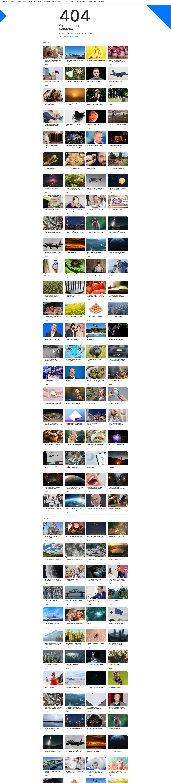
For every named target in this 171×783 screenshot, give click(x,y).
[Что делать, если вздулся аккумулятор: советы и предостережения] (53, 355)
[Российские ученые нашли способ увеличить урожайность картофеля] (53, 291)
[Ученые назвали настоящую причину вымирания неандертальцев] (53, 162)
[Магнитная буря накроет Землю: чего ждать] (75, 98)
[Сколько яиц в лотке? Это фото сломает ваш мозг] (96, 312)
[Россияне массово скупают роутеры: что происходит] (118, 767)
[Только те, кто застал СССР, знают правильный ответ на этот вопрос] (53, 724)
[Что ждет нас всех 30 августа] (53, 184)
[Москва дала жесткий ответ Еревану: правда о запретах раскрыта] (53, 77)
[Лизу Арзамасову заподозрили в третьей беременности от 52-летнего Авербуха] (75, 333)
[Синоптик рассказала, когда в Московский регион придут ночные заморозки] (75, 141)
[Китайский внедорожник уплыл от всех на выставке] (96, 547)
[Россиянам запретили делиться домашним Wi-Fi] (75, 291)
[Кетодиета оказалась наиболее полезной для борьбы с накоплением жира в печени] (53, 312)
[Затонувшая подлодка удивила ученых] (118, 660)
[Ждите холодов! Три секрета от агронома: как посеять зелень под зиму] (75, 184)
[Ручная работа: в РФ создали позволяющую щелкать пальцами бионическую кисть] (53, 568)
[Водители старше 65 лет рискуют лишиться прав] (118, 568)
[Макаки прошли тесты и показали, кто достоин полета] (96, 226)
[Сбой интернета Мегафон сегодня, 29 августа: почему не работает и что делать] (96, 568)
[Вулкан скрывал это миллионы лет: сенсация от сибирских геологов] (53, 767)
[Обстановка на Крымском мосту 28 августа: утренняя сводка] (75, 724)
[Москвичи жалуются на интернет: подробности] (118, 504)
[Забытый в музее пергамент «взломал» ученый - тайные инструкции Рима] (75, 547)
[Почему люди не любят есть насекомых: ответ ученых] (75, 269)
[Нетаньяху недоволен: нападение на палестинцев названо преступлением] (96, 504)
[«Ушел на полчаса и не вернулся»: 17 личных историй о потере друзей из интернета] (96, 269)
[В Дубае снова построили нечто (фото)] (96, 419)
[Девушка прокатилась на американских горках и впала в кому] (96, 611)
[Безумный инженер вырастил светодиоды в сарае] (118, 440)
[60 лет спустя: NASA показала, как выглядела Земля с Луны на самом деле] (53, 703)
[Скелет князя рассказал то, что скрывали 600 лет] (53, 660)
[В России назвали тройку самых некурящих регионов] (118, 632)
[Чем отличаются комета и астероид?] (118, 461)
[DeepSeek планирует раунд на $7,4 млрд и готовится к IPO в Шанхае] (53, 611)
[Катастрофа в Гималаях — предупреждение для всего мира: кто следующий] (96, 681)
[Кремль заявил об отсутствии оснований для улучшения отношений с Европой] (53, 333)
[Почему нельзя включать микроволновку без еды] (118, 141)
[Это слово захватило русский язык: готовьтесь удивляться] (118, 291)
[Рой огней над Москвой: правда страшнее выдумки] (96, 660)
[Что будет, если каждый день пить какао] (75, 660)
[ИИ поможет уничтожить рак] (75, 611)
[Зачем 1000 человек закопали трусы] (75, 77)
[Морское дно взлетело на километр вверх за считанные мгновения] (53, 681)
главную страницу (73, 36)
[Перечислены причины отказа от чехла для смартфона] (75, 205)
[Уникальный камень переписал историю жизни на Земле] (118, 681)
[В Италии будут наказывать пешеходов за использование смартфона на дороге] (75, 590)
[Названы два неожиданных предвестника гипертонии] (53, 120)
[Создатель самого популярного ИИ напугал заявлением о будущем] (75, 397)
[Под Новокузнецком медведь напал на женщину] (53, 98)
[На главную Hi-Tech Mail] (6, 1)
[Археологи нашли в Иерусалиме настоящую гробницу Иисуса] (75, 162)
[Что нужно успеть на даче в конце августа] (96, 397)
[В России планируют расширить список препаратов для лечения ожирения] (118, 525)
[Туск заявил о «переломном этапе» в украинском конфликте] (96, 141)
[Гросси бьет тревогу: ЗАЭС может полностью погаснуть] (75, 376)
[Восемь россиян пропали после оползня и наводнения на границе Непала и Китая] (118, 312)
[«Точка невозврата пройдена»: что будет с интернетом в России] (75, 226)
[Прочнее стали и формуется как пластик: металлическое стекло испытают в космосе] (53, 226)
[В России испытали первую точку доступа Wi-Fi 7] (53, 269)
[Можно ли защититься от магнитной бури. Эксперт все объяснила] (118, 419)
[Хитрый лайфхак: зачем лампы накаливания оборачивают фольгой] (96, 184)
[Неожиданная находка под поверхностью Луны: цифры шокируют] (75, 681)
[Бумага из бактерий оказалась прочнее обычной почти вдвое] (75, 419)
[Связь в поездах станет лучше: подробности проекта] (53, 632)
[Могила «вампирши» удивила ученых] (118, 98)
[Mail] (2, 1)
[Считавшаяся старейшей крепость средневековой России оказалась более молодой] (118, 162)
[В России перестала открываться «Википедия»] (96, 461)
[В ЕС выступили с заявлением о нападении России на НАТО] (118, 745)
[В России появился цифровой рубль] (53, 461)
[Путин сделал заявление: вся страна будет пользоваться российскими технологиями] (96, 703)
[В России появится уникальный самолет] (118, 547)
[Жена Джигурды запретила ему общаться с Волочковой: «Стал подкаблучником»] (75, 745)
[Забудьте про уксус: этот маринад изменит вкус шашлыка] (118, 376)
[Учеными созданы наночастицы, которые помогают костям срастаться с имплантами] (96, 483)
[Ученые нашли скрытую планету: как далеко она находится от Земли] (75, 483)
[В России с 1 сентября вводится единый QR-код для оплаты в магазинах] (118, 355)
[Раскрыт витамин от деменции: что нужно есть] (96, 162)
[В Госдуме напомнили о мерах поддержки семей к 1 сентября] (53, 590)
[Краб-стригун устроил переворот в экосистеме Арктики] (53, 419)
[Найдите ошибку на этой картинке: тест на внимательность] (118, 397)
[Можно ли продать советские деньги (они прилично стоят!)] (118, 205)
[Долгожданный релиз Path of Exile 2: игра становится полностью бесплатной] (53, 483)
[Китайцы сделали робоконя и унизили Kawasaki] (53, 376)
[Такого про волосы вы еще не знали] (75, 120)
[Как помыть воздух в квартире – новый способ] (75, 355)
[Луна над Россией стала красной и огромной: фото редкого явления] (118, 184)
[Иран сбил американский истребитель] (118, 269)
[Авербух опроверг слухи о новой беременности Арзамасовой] (53, 525)
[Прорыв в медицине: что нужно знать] (96, 767)
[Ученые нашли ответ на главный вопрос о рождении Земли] (118, 248)
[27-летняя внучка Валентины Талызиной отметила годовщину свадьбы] (75, 440)
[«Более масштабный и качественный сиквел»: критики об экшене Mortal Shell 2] (118, 483)
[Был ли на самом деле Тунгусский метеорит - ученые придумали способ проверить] (118, 226)
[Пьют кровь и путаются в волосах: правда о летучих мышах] (118, 333)
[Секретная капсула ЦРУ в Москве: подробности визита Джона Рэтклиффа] (118, 77)
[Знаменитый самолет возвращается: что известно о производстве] (118, 724)
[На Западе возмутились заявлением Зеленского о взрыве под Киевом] (96, 77)
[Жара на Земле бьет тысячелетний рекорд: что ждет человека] (75, 248)
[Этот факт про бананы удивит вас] (96, 56)
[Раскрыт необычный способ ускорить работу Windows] (75, 461)
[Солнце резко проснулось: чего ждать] (96, 745)
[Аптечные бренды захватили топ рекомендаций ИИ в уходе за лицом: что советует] (96, 590)
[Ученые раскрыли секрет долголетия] (75, 703)
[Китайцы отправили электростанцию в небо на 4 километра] (53, 745)
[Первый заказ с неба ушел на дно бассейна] (96, 333)
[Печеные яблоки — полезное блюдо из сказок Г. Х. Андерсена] (53, 440)
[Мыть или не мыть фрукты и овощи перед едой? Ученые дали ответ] (53, 205)
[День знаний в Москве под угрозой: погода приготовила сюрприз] (96, 98)
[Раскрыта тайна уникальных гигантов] (96, 355)
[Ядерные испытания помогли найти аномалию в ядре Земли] (75, 504)
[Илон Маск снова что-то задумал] (118, 120)
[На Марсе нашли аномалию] (96, 120)
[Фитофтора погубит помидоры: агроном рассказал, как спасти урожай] (96, 291)
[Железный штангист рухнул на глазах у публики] (53, 504)
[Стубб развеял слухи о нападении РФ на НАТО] (96, 632)
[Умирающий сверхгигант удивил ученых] (75, 56)
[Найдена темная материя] (118, 590)
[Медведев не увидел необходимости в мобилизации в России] (96, 724)
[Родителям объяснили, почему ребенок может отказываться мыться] (53, 397)
